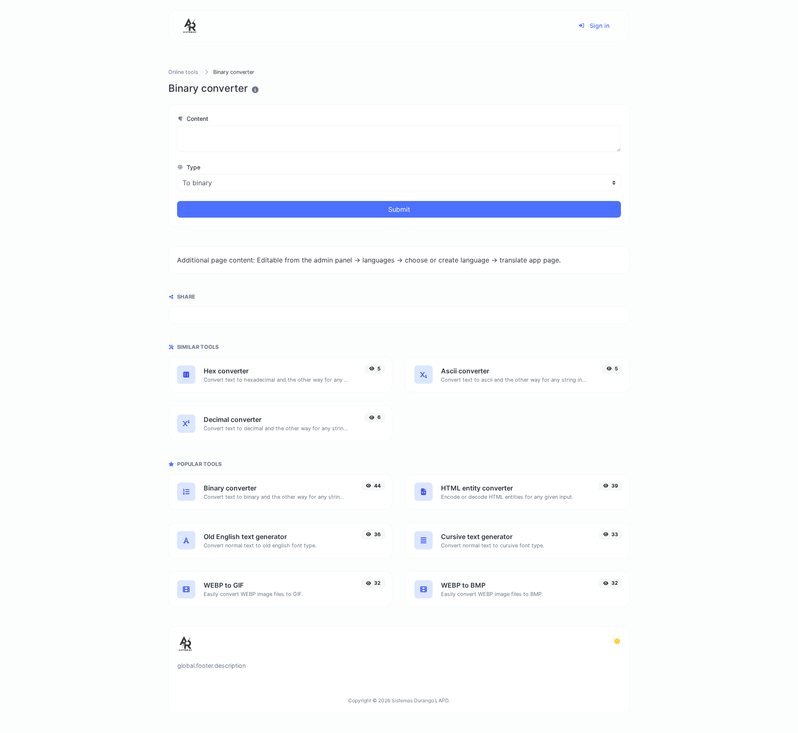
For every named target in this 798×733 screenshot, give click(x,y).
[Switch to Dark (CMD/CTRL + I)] (617, 641)
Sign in (599, 25)
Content (196, 118)
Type (192, 167)
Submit (399, 209)
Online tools (183, 72)
